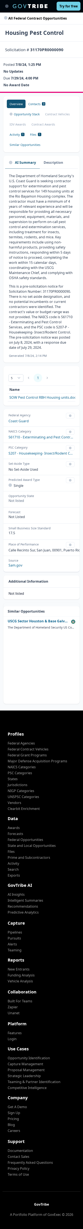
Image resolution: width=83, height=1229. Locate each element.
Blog (11, 1124)
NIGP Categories (21, 790)
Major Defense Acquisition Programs (37, 761)
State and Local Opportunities (32, 845)
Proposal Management (26, 1070)
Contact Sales (18, 1156)
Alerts (12, 944)
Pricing (13, 1118)
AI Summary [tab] (25, 162)
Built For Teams (20, 1001)
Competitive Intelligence (27, 1087)
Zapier (13, 1007)
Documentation (20, 1150)
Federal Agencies (21, 743)
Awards (14, 827)
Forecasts (15, 833)
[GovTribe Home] (30, 6)
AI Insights (16, 894)
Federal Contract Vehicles (28, 749)
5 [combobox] (12, 378)
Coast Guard (19, 421)
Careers (14, 1130)
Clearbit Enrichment (24, 808)
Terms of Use (18, 1174)
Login (12, 1039)
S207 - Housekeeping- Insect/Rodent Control (41, 453)
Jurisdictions (17, 785)
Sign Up (14, 1112)
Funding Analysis (21, 975)
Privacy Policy (18, 1168)
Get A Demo (17, 1107)
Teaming (14, 950)
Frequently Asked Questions (30, 1162)
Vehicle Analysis (20, 981)
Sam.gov (15, 565)
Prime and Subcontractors (29, 857)
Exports (14, 875)
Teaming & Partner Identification (34, 1081)
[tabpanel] (41, 265)
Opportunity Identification (29, 1058)
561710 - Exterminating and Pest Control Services (41, 437)
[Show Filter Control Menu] (70, 415)
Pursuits (14, 938)
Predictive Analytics (23, 912)
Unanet (14, 1013)
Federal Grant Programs (27, 755)
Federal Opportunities (25, 839)
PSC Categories (20, 773)
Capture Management (25, 1064)
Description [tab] (53, 162)
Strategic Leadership (24, 1076)
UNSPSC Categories (23, 796)
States (13, 779)
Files (11, 851)
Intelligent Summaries (25, 900)
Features (15, 1033)
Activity (13, 863)
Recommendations (23, 906)
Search (13, 869)
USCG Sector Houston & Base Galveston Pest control (38, 621)
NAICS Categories (22, 767)
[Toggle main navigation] (7, 6)
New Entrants (19, 969)
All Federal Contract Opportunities (37, 18)
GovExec (54, 1214)
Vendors (14, 802)
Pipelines (15, 932)
